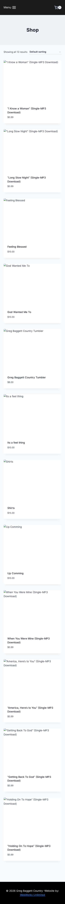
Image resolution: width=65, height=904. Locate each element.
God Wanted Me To (19, 312)
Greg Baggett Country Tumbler (26, 377)
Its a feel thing (16, 442)
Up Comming (15, 573)
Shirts (11, 507)
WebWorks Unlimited (32, 894)
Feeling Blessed (17, 246)
